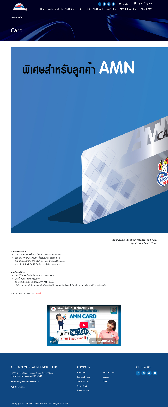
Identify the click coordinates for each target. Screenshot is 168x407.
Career (106, 377)
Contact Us (82, 385)
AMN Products (55, 9)
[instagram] (104, 4)
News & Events (83, 390)
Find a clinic (85, 9)
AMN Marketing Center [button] (104, 9)
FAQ (105, 381)
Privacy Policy (83, 377)
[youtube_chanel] (109, 4)
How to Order (109, 372)
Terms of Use (83, 381)
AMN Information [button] (128, 9)
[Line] (113, 4)
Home (43, 9)
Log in (140, 3)
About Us (81, 372)
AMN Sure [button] (70, 9)
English (125, 4)
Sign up (149, 3)
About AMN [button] (147, 9)
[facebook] (99, 4)
